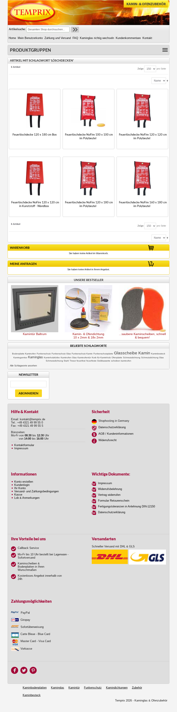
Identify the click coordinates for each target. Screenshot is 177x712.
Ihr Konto (20, 488)
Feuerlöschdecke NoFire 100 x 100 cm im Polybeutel (89, 136)
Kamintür (74, 687)
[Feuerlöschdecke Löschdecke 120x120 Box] (34, 178)
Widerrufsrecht (107, 440)
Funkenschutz (44, 353)
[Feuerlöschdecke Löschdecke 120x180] (88, 178)
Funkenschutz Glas (61, 353)
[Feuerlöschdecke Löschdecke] (142, 178)
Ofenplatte (117, 357)
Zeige (140, 68)
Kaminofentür (84, 357)
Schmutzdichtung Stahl (57, 361)
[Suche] (74, 29)
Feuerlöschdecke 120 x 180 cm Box (35, 134)
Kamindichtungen (117, 687)
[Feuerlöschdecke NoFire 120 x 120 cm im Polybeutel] (142, 110)
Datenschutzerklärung (112, 427)
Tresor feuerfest (77, 361)
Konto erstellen (23, 481)
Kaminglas (35, 357)
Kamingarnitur (20, 357)
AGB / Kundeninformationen (115, 433)
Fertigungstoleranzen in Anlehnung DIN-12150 (126, 506)
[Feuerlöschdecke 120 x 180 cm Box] (34, 110)
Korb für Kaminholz (101, 357)
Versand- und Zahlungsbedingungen (36, 491)
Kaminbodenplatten (35, 687)
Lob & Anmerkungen (27, 497)
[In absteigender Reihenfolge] (167, 80)
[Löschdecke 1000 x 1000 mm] (88, 110)
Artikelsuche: (17, 29)
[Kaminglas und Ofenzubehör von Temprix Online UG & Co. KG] (33, 12)
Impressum (21, 448)
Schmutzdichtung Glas (152, 357)
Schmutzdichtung (131, 357)
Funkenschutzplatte (103, 353)
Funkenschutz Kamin (82, 353)
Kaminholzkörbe (52, 357)
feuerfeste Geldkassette (98, 361)
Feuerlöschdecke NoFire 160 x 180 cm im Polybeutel (143, 204)
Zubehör (137, 687)
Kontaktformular (24, 445)
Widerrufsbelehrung (110, 489)
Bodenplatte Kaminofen (24, 353)
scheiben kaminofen (121, 361)
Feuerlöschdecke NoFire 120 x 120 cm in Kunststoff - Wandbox (35, 204)
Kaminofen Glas (69, 357)
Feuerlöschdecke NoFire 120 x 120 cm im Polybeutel (143, 136)
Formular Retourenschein (113, 500)
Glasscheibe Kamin (132, 353)
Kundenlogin (22, 485)
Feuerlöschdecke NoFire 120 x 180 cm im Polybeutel (89, 204)
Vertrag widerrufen (109, 494)
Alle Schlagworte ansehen (23, 365)
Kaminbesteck (158, 353)
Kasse (18, 494)
